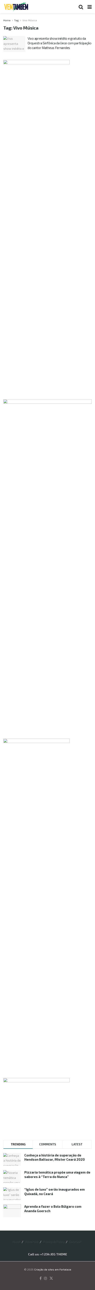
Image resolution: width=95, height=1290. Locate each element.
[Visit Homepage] (16, 6)
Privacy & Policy (54, 1242)
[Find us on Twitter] (51, 1278)
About (16, 1242)
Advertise (31, 1242)
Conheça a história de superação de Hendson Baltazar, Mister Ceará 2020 (54, 1157)
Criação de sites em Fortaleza (52, 1269)
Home (7, 20)
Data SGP (75, 1242)
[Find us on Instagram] (45, 1278)
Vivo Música (29, 20)
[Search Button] (81, 6)
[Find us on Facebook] (41, 1278)
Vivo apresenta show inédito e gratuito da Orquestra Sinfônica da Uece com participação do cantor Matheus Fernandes (59, 43)
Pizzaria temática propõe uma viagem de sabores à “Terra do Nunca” (57, 1174)
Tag (16, 20)
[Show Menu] (89, 6)
